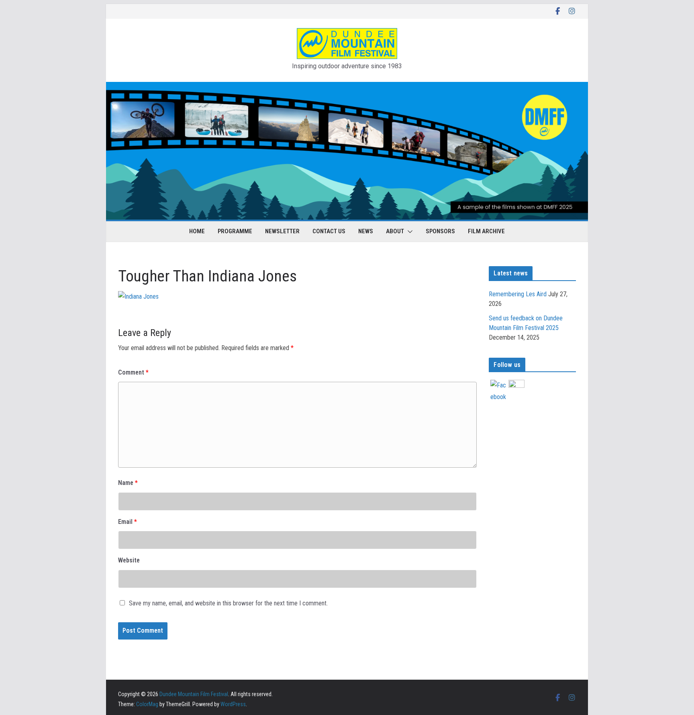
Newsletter (282, 231)
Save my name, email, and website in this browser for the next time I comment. (228, 603)
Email (127, 522)
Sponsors (440, 231)
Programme (235, 231)
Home (197, 231)
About (395, 231)
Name (128, 483)
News (365, 231)
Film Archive (486, 231)
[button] (408, 231)
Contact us (328, 231)
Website (129, 560)
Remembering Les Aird (518, 294)
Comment (133, 372)
